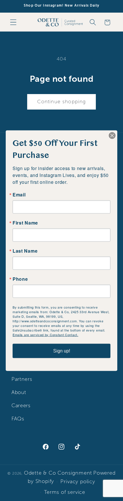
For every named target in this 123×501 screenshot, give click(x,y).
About (18, 392)
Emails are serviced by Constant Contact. (45, 334)
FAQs (17, 419)
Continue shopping (61, 101)
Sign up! (61, 350)
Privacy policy (77, 481)
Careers (21, 405)
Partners (21, 379)
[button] (13, 22)
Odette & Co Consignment (58, 473)
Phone (20, 278)
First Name (25, 222)
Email (19, 194)
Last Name (25, 250)
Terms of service (64, 492)
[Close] (112, 135)
